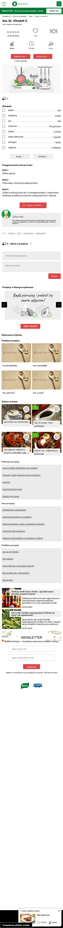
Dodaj (54, 276)
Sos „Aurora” (8, 393)
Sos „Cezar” (38, 393)
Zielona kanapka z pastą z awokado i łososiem (23, 524)
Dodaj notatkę (34, 205)
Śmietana (12, 233)
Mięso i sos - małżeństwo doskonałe (46, 452)
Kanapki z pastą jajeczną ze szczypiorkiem (21, 475)
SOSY (19, 233)
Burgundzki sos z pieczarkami (15, 573)
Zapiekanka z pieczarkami (14, 510)
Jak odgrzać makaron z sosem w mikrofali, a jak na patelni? (16, 451)
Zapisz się (31, 667)
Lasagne (6, 482)
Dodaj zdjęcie (30, 326)
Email (19, 156)
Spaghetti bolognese (12, 489)
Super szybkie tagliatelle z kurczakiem (20, 468)
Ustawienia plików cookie (16, 925)
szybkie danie (40, 233)
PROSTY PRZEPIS (28, 233)
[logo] (20, 3)
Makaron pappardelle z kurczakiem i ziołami (22, 538)
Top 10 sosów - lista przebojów (43, 424)
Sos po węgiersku (10, 551)
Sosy (31, 16)
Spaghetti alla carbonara (13, 531)
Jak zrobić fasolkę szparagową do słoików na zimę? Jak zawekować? (32, 613)
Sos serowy (7, 580)
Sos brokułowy (9, 365)
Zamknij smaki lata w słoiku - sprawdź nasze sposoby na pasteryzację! (32, 592)
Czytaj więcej (27, 607)
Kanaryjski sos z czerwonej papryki (18, 566)
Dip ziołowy (7, 559)
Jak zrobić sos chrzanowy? (16, 421)
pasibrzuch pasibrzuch (14, 24)
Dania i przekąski (19, 16)
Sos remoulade (40, 365)
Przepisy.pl (6, 16)
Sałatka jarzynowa (10, 496)
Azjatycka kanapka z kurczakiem (17, 517)
